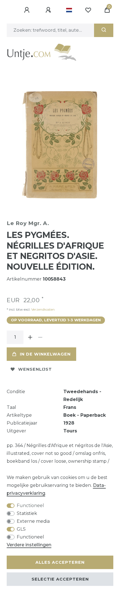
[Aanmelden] (27, 10)
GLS (21, 529)
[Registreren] (49, 10)
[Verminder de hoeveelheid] (40, 337)
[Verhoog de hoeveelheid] (30, 337)
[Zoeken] (103, 30)
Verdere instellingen (29, 544)
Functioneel (30, 505)
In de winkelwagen (45, 354)
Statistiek (27, 513)
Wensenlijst (35, 369)
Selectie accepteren (60, 579)
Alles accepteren (60, 562)
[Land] (69, 10)
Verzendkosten (42, 309)
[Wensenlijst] (88, 10)
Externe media (33, 521)
